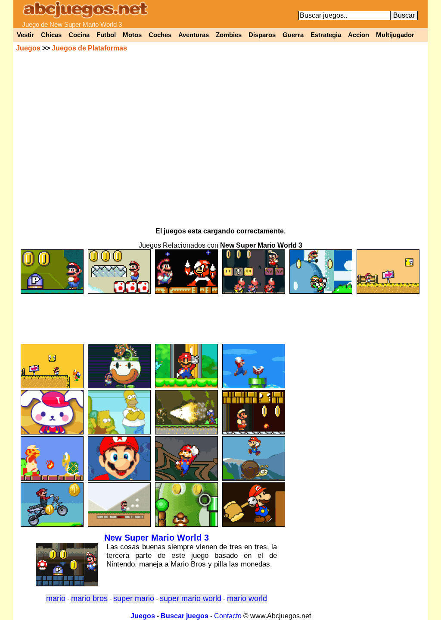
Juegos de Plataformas (89, 48)
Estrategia (326, 34)
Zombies (229, 34)
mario (55, 598)
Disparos (262, 34)
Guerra (293, 34)
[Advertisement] (220, 315)
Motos (132, 34)
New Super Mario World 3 (156, 537)
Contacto (228, 616)
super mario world (190, 598)
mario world (247, 598)
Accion (358, 34)
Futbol (106, 34)
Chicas (51, 34)
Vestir (25, 34)
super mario (133, 598)
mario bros (89, 598)
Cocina (79, 34)
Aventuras (193, 34)
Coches (160, 34)
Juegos (28, 48)
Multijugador (395, 34)
